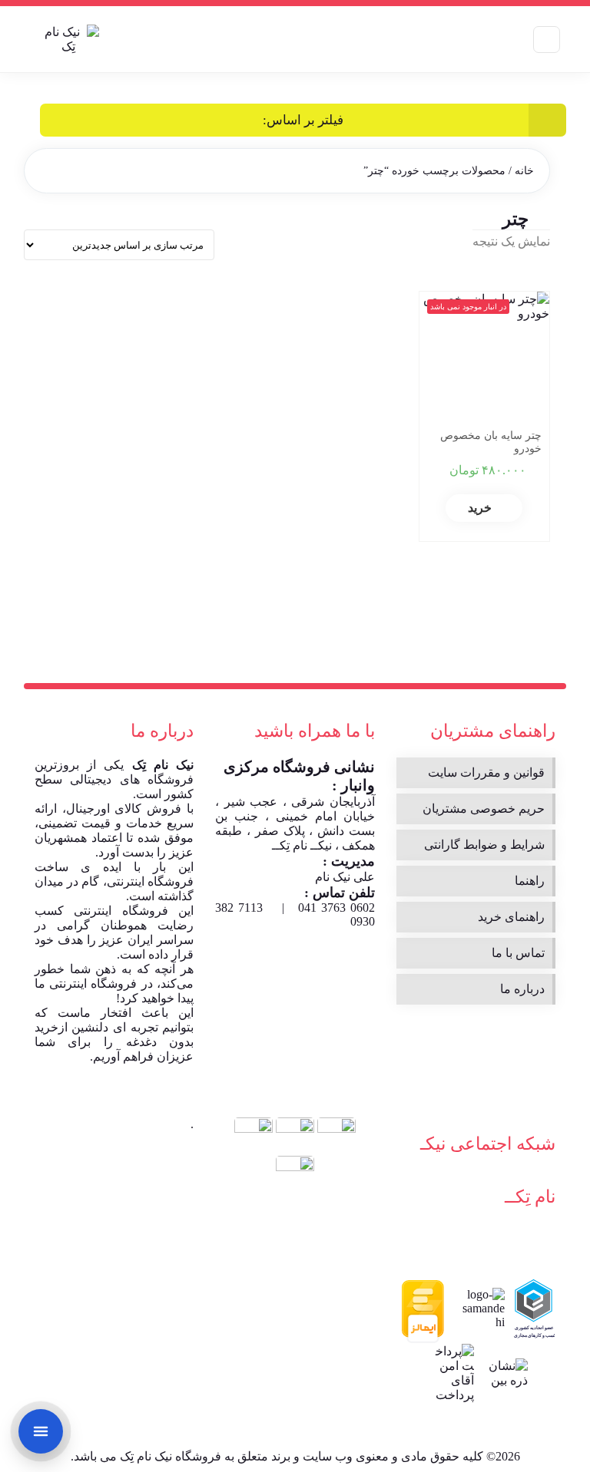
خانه (524, 171)
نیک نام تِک (163, 764)
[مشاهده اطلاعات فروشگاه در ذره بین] (507, 1373)
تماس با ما (518, 952)
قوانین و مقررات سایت (486, 772)
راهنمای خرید (511, 916)
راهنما (530, 880)
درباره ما (522, 988)
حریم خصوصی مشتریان (484, 808)
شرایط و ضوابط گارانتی (484, 844)
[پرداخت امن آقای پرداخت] (453, 1373)
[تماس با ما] (40, 1431)
